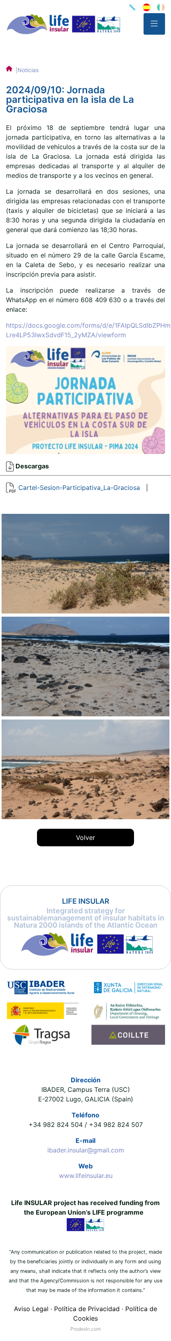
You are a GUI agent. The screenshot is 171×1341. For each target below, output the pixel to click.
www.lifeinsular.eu (86, 1176)
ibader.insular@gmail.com (85, 1150)
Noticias (28, 70)
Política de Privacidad (87, 1309)
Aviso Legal (31, 1309)
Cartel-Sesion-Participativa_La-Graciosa (79, 488)
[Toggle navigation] (154, 24)
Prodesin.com (85, 1329)
